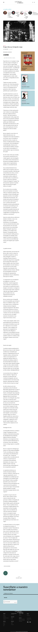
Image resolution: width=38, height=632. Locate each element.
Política (4, 615)
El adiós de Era (17, 13)
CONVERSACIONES (14, 613)
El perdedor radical (25, 86)
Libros (4, 623)
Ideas (33, 11)
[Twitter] (5, 54)
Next (33, 61)
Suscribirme (28, 615)
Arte (3, 625)
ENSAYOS (12, 621)
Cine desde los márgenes (28, 66)
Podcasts (20, 615)
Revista (4, 45)
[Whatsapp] (8, 54)
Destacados (20, 621)
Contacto (28, 620)
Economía (4, 616)
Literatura (26, 11)
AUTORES (26, 581)
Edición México (24, 68)
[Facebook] (3, 54)
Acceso (28, 614)
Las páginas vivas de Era (25, 14)
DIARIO (4, 613)
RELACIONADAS (10, 581)
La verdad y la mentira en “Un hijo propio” (10, 14)
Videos (20, 614)
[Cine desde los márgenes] (28, 60)
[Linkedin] (6, 54)
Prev (22, 61)
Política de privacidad (25, 631)
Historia (12, 622)
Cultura (17, 11)
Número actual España (22, 620)
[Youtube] (30, 622)
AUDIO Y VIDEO (21, 613)
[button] (4, 2)
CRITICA (4, 621)
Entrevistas (12, 614)
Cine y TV (9, 11)
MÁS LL (28, 613)
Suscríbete (24, 69)
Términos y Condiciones (19, 631)
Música (4, 624)
